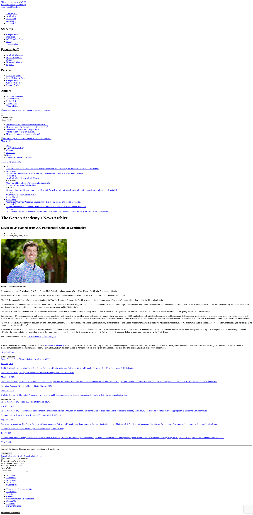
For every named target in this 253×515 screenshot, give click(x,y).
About (9, 166)
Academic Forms (31, 178)
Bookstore (10, 37)
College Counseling (51, 202)
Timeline (79, 173)
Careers (9, 496)
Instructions (35, 173)
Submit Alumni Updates (55, 211)
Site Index (10, 503)
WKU (8, 145)
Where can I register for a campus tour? (22, 129)
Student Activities (53, 206)
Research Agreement (32, 190)
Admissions (11, 18)
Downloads (6, 454)
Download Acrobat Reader (12, 456)
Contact (9, 150)
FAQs (27, 173)
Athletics (10, 21)
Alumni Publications (73, 211)
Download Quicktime (33, 456)
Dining (9, 41)
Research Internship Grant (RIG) (104, 190)
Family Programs (13, 76)
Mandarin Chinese (22, 195)
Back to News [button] (7, 352)
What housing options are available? (21, 132)
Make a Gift (11, 101)
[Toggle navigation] (2, 162)
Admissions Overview (15, 173)
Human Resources (14, 57)
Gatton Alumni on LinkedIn (33, 211)
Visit (9, 7)
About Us (10, 169)
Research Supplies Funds (80, 190)
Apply (3, 7)
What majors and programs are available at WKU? (27, 125)
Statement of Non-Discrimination (20, 499)
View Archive (7, 442)
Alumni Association (14, 96)
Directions (10, 152)
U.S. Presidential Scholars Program (41, 336)
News (8, 155)
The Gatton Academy (15, 148)
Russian (33, 195)
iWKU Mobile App (14, 39)
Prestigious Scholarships (25, 185)
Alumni (9, 209)
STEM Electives (21, 183)
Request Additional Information (19, 157)
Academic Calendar (14, 55)
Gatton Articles (38, 169)
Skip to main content (9, 2)
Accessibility (11, 492)
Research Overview (14, 190)
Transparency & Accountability (19, 489)
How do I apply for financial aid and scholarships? (27, 127)
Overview (10, 183)
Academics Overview (15, 178)
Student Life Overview (36, 206)
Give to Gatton (101, 211)
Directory (10, 60)
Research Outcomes (61, 190)
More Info (15, 7)
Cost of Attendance (14, 83)
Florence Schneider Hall (16, 206)
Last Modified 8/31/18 (10, 513)
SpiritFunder (11, 103)
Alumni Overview (13, 211)
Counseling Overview (15, 202)
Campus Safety (12, 34)
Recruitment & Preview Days (63, 173)
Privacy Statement (13, 506)
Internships (10, 185)
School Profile (89, 169)
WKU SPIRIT (12, 106)
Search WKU (7, 117)
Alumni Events (12, 99)
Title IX (9, 494)
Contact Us (19, 169)
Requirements (45, 173)
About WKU (11, 14)
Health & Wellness (14, 62)
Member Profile (12, 85)
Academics (11, 16)
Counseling (11, 199)
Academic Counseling (34, 202)
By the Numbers (71, 169)
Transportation (12, 44)
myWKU (10, 64)
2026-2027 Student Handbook (73, 206)
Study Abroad (12, 197)
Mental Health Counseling (70, 202)
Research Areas (47, 190)
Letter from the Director (55, 169)
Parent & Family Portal (15, 78)
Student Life (11, 23)
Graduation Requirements (39, 183)
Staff (97, 169)
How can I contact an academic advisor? (23, 134)
